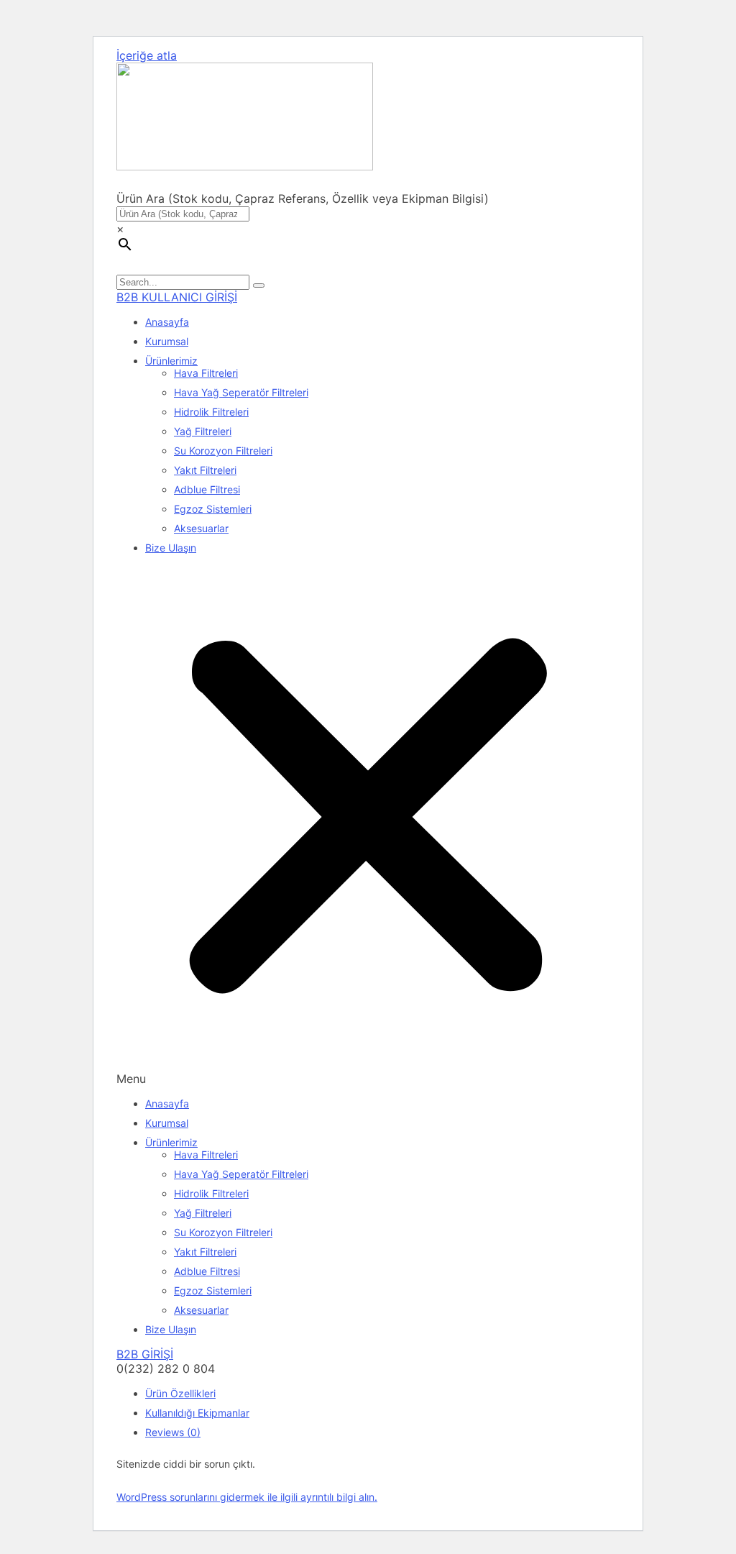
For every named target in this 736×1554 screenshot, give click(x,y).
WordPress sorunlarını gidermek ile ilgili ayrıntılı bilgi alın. (246, 1497)
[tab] (382, 1393)
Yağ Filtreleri (202, 431)
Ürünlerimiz (171, 361)
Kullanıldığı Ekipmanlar (197, 1413)
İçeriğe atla (146, 55)
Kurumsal (166, 341)
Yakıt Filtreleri (205, 470)
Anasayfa (167, 322)
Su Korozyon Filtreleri (223, 450)
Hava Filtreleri (206, 373)
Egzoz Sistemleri (213, 509)
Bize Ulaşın (170, 547)
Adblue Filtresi (207, 489)
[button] (368, 825)
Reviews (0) (173, 1432)
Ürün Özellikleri (180, 1393)
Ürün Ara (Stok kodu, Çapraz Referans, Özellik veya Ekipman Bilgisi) (302, 198)
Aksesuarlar (201, 528)
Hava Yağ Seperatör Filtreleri (241, 392)
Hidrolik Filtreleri (211, 412)
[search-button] (258, 285)
